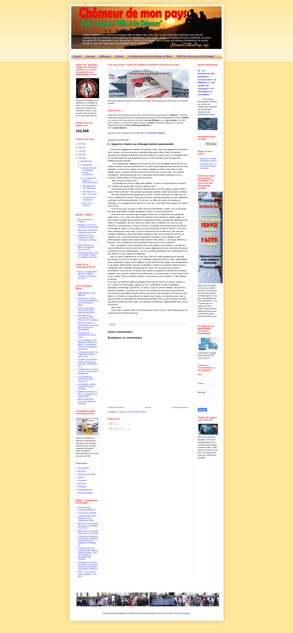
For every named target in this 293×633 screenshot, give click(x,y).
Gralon (81, 477)
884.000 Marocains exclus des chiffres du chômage (87, 401)
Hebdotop (82, 487)
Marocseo (82, 471)
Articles (114, 424)
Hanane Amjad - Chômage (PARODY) (87, 508)
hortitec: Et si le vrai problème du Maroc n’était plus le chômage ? (87, 238)
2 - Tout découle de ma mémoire (88, 198)
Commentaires (117, 429)
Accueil (77, 56)
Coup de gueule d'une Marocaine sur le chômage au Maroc (87, 518)
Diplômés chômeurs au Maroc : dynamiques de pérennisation (87, 394)
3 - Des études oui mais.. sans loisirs (88, 193)
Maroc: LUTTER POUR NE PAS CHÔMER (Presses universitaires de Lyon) (87, 275)
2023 (80, 144)
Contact (119, 56)
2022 (80, 147)
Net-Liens (82, 484)
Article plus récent (116, 407)
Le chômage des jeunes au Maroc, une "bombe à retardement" (88, 371)
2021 (80, 151)
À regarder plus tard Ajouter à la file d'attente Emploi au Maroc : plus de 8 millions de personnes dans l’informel (88, 553)
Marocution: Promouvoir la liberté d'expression (88, 231)
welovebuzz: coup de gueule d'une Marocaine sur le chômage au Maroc (88, 301)
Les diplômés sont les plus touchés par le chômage (87, 386)
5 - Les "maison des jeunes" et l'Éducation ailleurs (89, 180)
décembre (85, 161)
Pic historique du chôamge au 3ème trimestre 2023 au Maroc (88, 317)
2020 (80, 154)
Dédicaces (105, 56)
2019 (80, 158)
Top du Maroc (83, 468)
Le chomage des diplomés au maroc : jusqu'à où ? (86, 379)
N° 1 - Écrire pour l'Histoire (153, 133)
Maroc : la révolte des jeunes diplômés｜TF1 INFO (87, 574)
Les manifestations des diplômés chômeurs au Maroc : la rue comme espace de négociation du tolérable (87, 344)
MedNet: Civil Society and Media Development (88, 226)
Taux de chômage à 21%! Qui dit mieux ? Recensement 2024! (86, 310)
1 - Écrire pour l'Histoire (86, 204)
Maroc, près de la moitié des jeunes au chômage (88, 532)
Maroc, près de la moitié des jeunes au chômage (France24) (88, 525)
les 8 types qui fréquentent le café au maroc (87, 335)
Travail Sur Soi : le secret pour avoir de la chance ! (208, 166)
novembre (85, 165)
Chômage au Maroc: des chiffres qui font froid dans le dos (88, 354)
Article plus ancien (180, 407)
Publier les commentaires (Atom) (132, 412)
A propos (90, 56)
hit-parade (82, 480)
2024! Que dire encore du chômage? (196, 56)
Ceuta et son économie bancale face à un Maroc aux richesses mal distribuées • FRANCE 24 (88, 540)
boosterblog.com (85, 490)
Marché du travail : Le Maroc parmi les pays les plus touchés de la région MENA (88, 326)
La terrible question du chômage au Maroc (150, 56)
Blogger (186, 613)
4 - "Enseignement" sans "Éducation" (88, 187)
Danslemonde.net (85, 493)
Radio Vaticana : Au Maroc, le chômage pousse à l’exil (86, 247)
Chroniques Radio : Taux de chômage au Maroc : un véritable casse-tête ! (88, 255)
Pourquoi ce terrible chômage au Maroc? (208, 160)
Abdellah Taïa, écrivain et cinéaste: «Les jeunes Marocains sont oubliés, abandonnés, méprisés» (88, 565)
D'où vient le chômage (87, 513)
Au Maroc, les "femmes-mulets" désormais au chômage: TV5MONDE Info (88, 362)
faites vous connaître (86, 474)
